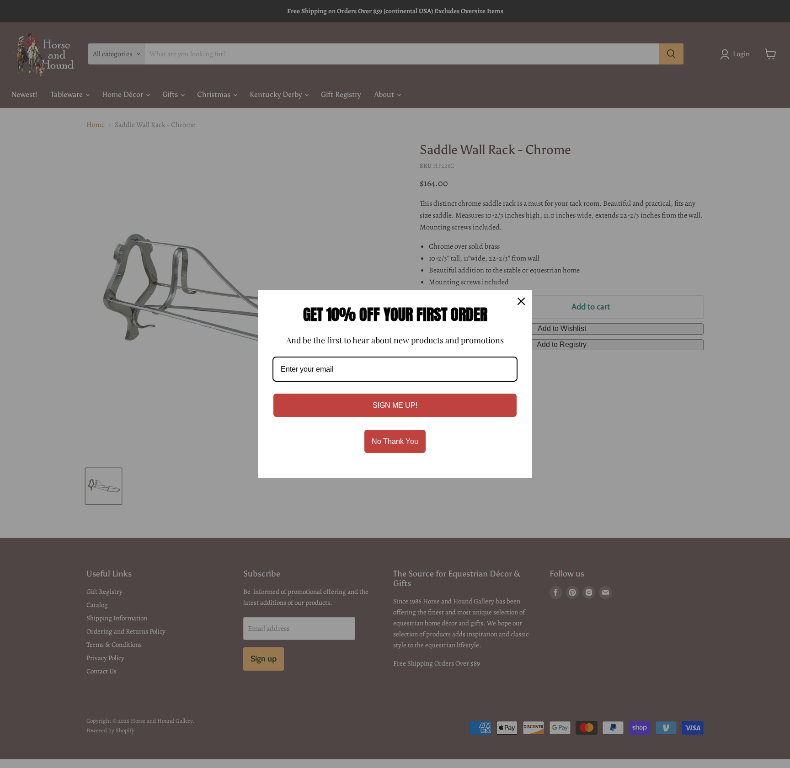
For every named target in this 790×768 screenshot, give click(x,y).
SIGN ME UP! (395, 405)
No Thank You (395, 441)
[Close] (521, 301)
